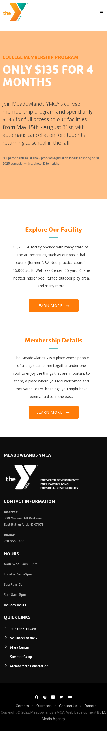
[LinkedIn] (53, 697)
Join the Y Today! (23, 629)
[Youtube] (70, 697)
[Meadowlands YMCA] (15, 11)
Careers (22, 706)
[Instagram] (44, 697)
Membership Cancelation (29, 666)
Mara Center (19, 647)
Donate (91, 706)
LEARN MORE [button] (49, 412)
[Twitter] (61, 697)
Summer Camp (21, 656)
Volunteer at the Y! (24, 638)
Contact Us (68, 706)
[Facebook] (36, 697)
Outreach (44, 706)
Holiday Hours (15, 605)
